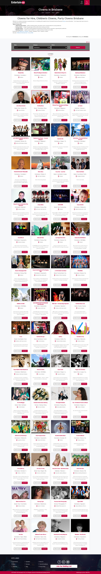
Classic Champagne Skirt (20, 270)
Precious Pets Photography (60, 501)
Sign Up (87, 3)
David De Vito (60, 138)
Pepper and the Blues (80, 369)
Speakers (28, 561)
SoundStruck (21, 237)
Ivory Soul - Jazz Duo (60, 171)
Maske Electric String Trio (60, 72)
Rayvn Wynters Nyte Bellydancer (21, 369)
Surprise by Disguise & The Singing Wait (41, 270)
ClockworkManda (80, 435)
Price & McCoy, (20, 468)
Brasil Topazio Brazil (40, 435)
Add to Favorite (18, 87)
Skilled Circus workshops (21, 435)
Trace (20, 336)
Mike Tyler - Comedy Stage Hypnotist (60, 303)
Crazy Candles (80, 204)
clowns (64, 21)
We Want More (40, 105)
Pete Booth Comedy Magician (60, 534)
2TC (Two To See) (40, 468)
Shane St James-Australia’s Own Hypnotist (20, 205)
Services (28, 564)
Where (53, 45)
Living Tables (40, 204)
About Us (41, 561)
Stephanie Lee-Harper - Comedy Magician (40, 139)
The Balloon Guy (80, 336)
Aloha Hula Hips (80, 468)
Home (43, 12)
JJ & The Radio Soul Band (60, 270)
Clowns (53, 12)
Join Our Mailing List (64, 566)
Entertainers (47, 12)
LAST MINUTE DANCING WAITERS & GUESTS (21, 139)
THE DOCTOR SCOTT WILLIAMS (21, 171)
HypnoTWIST (80, 501)
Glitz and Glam (40, 237)
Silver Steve (40, 171)
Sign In (81, 3)
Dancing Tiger (40, 501)
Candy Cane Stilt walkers (80, 237)
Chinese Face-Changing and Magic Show (60, 106)
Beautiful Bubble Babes (60, 435)
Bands (14, 564)
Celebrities (15, 566)
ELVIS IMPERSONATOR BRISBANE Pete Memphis (40, 303)
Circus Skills (30, 32)
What (15, 45)
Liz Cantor (80, 105)
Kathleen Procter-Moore (40, 534)
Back (89, 42)
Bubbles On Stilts (21, 303)
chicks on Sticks (40, 369)
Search (78, 47)
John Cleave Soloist (20, 105)
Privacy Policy (42, 566)
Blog (27, 566)
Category (35, 45)
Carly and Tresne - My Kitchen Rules (60, 468)
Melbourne (21, 31)
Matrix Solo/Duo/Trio (20, 501)
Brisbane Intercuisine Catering (40, 402)
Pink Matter (80, 270)
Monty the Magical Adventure (40, 72)
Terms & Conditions (43, 564)
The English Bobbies (60, 402)
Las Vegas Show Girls (60, 237)
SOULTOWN (60, 204)
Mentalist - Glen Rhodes (80, 534)
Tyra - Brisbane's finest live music (80, 402)
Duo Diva (21, 534)
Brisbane (57, 12)
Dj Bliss (60, 336)
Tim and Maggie (20, 402)
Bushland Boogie (40, 336)
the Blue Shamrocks (80, 303)
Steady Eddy (21, 72)
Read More (25, 87)
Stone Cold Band (80, 171)
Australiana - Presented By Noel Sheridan (80, 139)
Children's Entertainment (22, 32)
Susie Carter (60, 369)
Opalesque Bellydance (80, 72)
